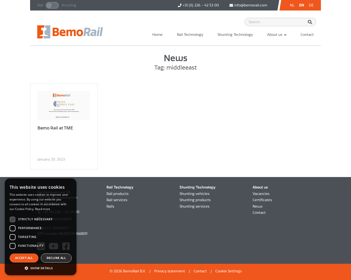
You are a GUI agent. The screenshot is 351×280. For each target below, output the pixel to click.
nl (292, 5)
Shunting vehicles (194, 194)
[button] (41, 268)
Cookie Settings (228, 271)
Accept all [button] (24, 258)
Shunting (68, 5)
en (301, 5)
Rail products (117, 194)
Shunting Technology (235, 34)
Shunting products (195, 200)
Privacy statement (169, 271)
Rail (40, 5)
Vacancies (261, 194)
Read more (42, 209)
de (311, 5)
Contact (307, 34)
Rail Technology (190, 34)
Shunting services (194, 206)
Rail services (116, 200)
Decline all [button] (56, 258)
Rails (110, 206)
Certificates (262, 200)
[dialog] (40, 226)
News (257, 206)
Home (157, 34)
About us (274, 34)
